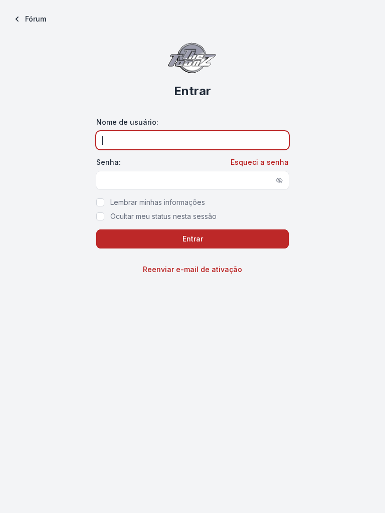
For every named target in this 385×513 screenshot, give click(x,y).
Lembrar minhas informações (157, 202)
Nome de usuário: (127, 122)
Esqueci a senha (260, 162)
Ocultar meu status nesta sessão (163, 216)
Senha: (108, 162)
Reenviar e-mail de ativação (192, 269)
